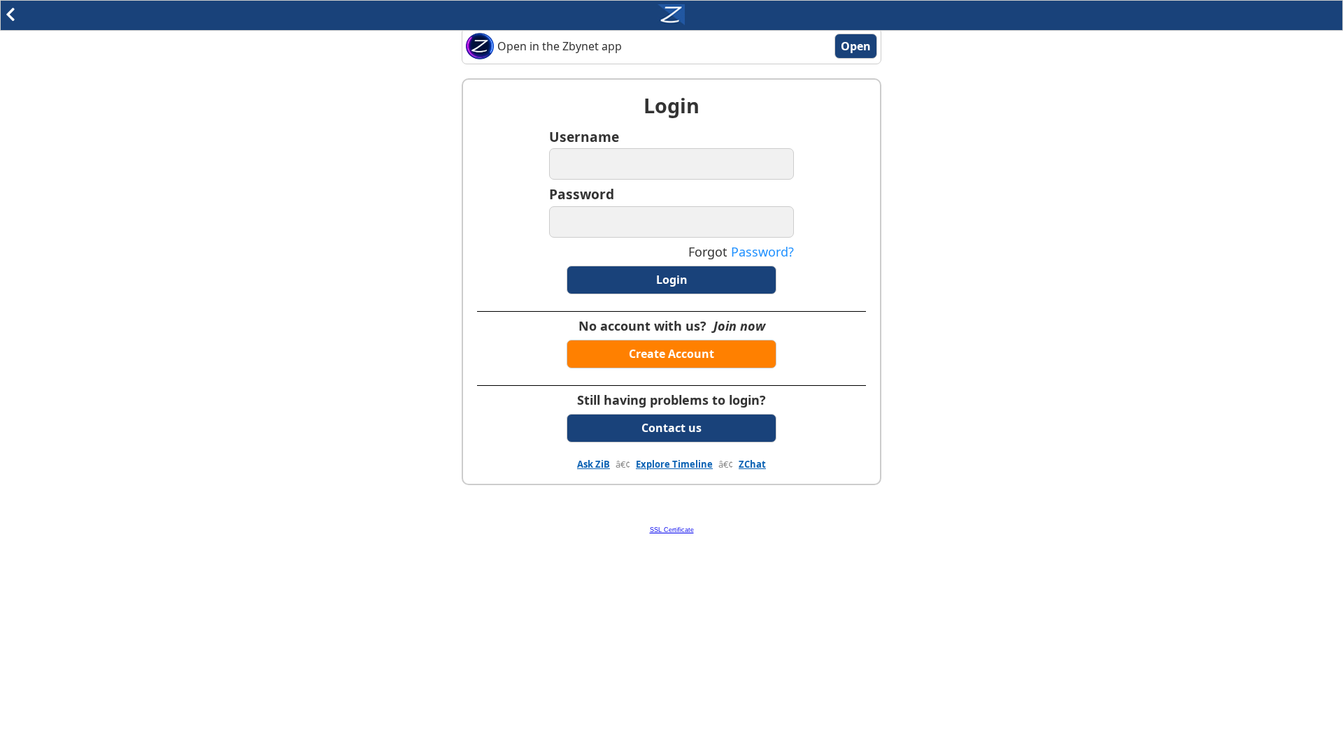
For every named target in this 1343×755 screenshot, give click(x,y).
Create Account (671, 353)
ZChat (752, 464)
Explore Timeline (674, 464)
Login (672, 279)
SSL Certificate (672, 529)
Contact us (671, 428)
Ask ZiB (593, 464)
